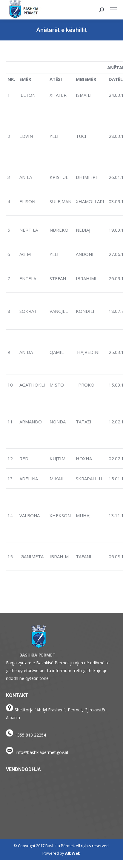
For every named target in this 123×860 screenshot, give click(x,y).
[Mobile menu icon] (113, 9)
